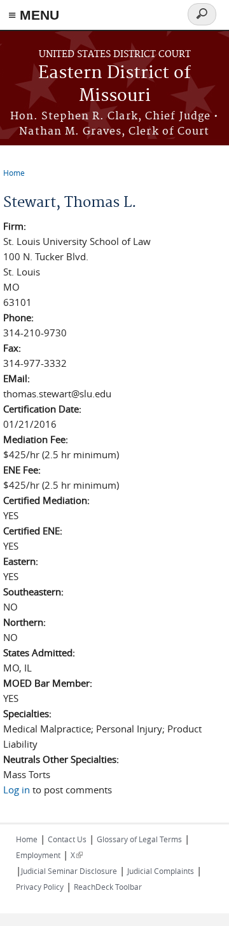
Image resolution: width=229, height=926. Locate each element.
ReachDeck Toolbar (108, 887)
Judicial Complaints (160, 871)
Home (14, 173)
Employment (38, 855)
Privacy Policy (40, 887)
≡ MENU (33, 15)
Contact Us (67, 839)
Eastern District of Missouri (114, 85)
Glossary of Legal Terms (139, 839)
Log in (16, 789)
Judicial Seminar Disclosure (69, 871)
